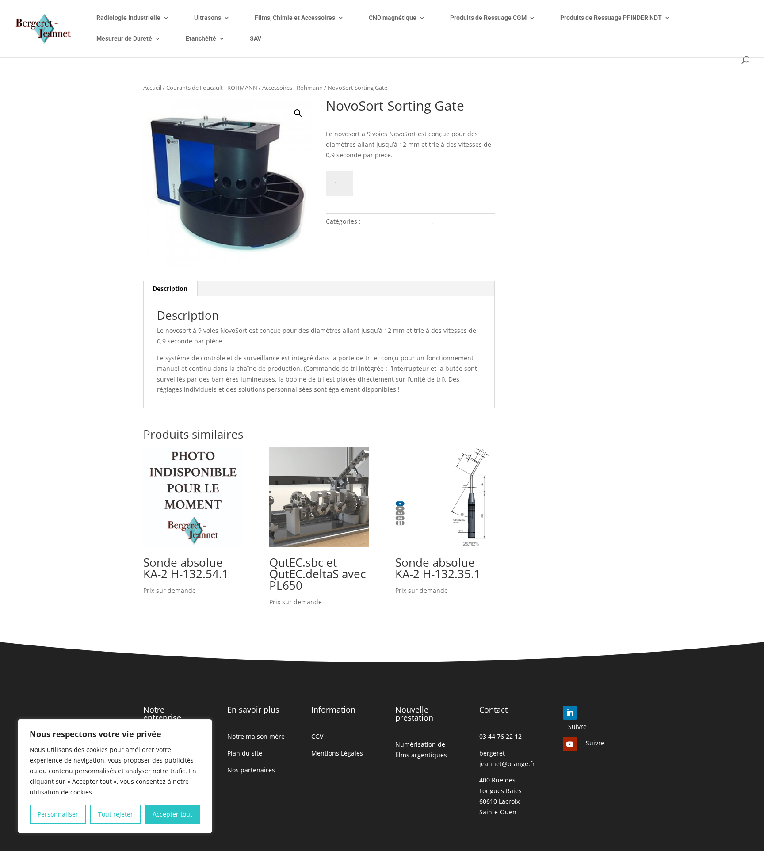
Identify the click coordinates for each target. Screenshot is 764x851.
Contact (493, 709)
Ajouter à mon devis (412, 182)
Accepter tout (172, 814)
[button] (298, 113)
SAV (255, 38)
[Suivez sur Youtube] (570, 744)
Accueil (152, 88)
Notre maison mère (256, 736)
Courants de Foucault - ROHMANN (211, 88)
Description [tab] (170, 288)
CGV (317, 736)
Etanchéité (201, 38)
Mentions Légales (337, 753)
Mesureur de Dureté (124, 38)
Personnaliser (58, 814)
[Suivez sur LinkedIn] (570, 713)
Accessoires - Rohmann (292, 88)
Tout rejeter (115, 814)
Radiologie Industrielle (128, 18)
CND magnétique (392, 18)
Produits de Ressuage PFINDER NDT (611, 18)
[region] (115, 776)
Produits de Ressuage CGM (488, 18)
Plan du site (244, 753)
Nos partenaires (251, 770)
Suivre (577, 726)
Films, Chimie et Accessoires (295, 18)
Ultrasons (207, 18)
